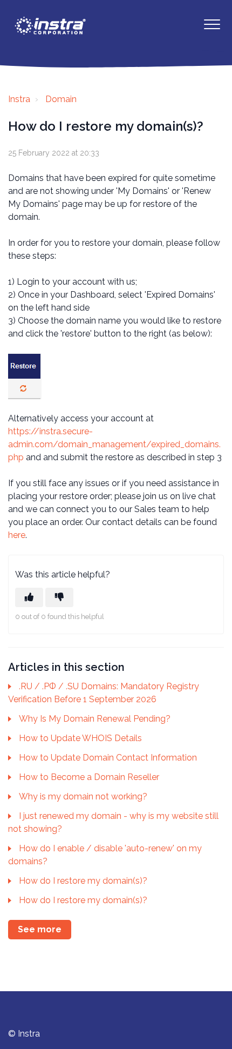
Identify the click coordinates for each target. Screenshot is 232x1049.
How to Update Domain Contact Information (108, 757)
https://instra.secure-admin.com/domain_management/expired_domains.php (114, 444)
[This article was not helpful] (59, 597)
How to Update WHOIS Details (80, 738)
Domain (61, 99)
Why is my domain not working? (83, 796)
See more (40, 929)
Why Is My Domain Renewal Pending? (94, 719)
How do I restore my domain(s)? (83, 881)
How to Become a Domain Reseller (89, 777)
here (16, 535)
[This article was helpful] (29, 597)
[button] (212, 24)
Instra (19, 99)
